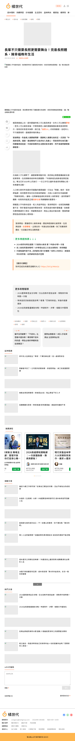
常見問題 (41, 729)
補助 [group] (32, 19)
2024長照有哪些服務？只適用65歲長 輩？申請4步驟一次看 (40, 244)
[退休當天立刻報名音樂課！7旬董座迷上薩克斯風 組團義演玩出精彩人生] (11, 562)
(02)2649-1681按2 (38, 720)
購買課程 (58, 6)
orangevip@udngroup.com (20, 720)
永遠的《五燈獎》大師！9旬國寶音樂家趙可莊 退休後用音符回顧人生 (44, 499)
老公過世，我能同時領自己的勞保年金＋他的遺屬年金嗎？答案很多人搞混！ (44, 644)
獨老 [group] (38, 19)
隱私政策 (62, 729)
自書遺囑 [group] (24, 19)
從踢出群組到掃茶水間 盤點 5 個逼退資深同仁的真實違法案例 (43, 631)
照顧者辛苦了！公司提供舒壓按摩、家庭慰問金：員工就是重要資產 (44, 369)
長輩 (26, 321)
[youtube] (71, 715)
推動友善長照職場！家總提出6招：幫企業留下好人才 (39, 392)
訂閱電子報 (32, 729)
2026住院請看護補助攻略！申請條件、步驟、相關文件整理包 (43, 607)
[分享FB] (7, 121)
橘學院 (63, 12)
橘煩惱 (56, 12)
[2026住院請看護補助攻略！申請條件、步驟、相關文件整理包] (11, 610)
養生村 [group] (8, 19)
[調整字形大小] (7, 147)
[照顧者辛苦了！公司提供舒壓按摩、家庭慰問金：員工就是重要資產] (11, 371)
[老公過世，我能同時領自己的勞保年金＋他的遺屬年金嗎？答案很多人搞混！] (11, 646)
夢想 (16, 324)
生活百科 (38, 12)
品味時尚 (47, 12)
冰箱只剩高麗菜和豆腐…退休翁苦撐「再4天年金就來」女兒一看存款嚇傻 (44, 572)
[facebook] (64, 715)
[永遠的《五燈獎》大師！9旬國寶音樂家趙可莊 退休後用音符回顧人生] (11, 501)
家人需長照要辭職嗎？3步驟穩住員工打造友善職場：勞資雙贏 (41, 247)
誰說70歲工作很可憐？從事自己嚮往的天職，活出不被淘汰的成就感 (44, 487)
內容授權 (33, 723)
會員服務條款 (51, 729)
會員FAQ (24, 726)
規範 (6, 688)
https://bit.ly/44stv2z (50, 266)
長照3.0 (43, 321)
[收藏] (7, 141)
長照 (23, 324)
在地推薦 (29, 12)
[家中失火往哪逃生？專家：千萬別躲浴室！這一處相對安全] (11, 359)
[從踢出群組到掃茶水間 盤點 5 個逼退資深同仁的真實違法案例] (11, 634)
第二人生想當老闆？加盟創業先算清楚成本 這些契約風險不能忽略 (44, 535)
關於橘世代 (15, 723)
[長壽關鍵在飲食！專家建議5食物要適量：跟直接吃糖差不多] (11, 408)
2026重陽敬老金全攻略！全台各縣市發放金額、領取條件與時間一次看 (44, 595)
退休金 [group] (16, 19)
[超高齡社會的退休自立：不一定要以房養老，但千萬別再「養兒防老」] (11, 526)
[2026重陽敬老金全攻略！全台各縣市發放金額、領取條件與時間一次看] (11, 597)
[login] (64, 6)
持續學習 (20, 12)
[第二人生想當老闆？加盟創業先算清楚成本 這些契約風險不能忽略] (11, 538)
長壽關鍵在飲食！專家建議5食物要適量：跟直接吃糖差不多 (42, 405)
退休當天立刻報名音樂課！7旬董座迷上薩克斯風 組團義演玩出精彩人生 (44, 560)
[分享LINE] (7, 128)
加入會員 (14, 729)
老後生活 (34, 321)
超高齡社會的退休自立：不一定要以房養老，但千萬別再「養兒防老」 (44, 524)
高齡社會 (53, 321)
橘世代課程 (15, 726)
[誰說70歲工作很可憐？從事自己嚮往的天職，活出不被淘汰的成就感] (11, 489)
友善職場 (62, 321)
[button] (68, 6)
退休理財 (11, 12)
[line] (68, 715)
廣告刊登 (24, 723)
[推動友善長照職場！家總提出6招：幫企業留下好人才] (11, 395)
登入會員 (23, 729)
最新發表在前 (64, 696)
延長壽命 (18, 321)
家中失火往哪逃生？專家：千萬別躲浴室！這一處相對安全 (41, 356)
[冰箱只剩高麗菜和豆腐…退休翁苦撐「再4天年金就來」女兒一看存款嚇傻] (11, 574)
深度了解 (16, 469)
